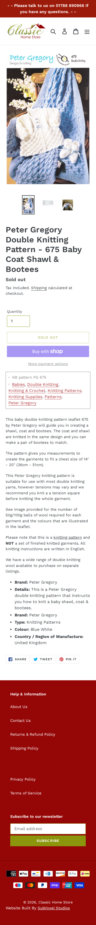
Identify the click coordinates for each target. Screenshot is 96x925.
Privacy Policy (23, 779)
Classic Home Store (55, 902)
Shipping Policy (24, 748)
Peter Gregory (22, 402)
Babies (18, 384)
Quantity (14, 311)
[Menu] (87, 31)
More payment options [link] (48, 364)
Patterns (53, 396)
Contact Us (20, 720)
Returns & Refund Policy (32, 734)
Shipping (39, 288)
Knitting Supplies (25, 396)
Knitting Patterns (64, 390)
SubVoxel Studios (54, 908)
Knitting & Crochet (26, 390)
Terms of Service (25, 793)
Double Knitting (42, 384)
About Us (18, 706)
